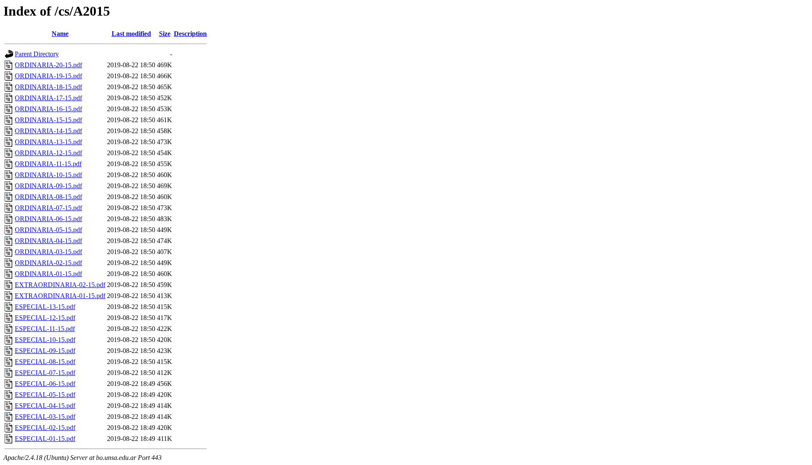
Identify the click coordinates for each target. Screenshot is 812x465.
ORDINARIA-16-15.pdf (48, 108)
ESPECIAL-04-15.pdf (45, 405)
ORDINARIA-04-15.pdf (48, 240)
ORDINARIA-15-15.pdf (48, 119)
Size (164, 33)
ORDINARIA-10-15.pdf (48, 174)
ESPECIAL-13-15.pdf (45, 306)
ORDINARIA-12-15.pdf (48, 152)
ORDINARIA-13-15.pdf (48, 141)
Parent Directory (37, 53)
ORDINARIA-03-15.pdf (48, 251)
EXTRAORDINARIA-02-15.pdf (60, 284)
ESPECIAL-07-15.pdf (45, 372)
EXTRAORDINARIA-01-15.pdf (60, 295)
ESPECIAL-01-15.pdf (45, 438)
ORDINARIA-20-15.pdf (48, 64)
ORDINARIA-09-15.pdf (48, 185)
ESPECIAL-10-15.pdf (45, 339)
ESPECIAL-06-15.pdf (45, 383)
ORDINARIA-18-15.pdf (48, 86)
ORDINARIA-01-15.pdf (48, 273)
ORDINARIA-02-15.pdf (48, 262)
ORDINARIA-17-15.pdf (48, 97)
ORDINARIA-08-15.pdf (48, 196)
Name (60, 33)
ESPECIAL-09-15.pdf (45, 350)
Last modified (131, 33)
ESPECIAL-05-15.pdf (45, 394)
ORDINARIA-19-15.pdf (48, 75)
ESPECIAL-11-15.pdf (45, 328)
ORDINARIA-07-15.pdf (48, 207)
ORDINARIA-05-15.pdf (48, 229)
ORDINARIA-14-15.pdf (48, 130)
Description (190, 33)
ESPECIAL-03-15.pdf (45, 416)
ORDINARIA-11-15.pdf (48, 163)
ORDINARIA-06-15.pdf (48, 218)
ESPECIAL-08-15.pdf (45, 361)
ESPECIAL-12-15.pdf (45, 317)
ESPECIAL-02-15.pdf (45, 427)
